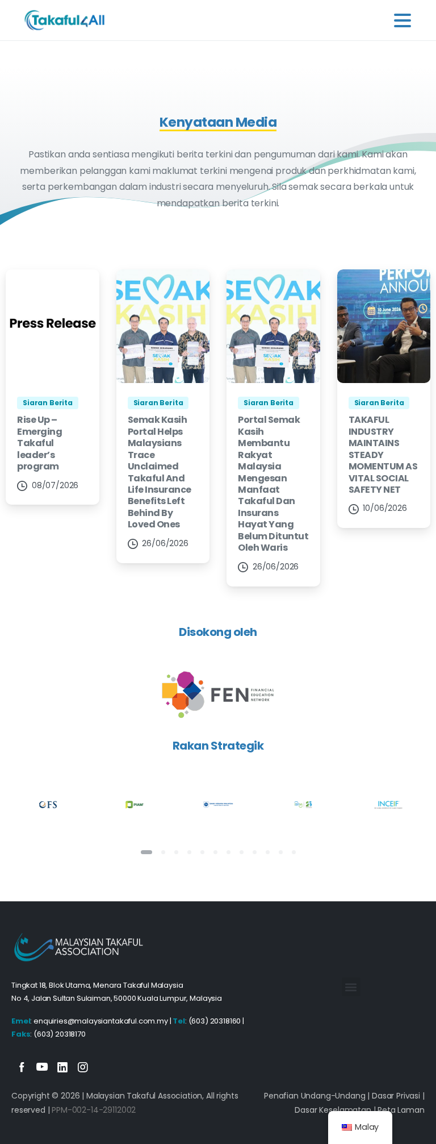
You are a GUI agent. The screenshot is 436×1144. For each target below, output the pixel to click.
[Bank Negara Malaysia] (218, 805)
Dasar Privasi (396, 1095)
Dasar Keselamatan (333, 1110)
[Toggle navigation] (402, 20)
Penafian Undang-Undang (314, 1095)
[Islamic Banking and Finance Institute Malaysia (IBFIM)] (303, 805)
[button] (351, 986)
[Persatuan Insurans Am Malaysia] (133, 805)
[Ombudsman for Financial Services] (48, 805)
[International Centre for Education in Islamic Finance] (388, 805)
